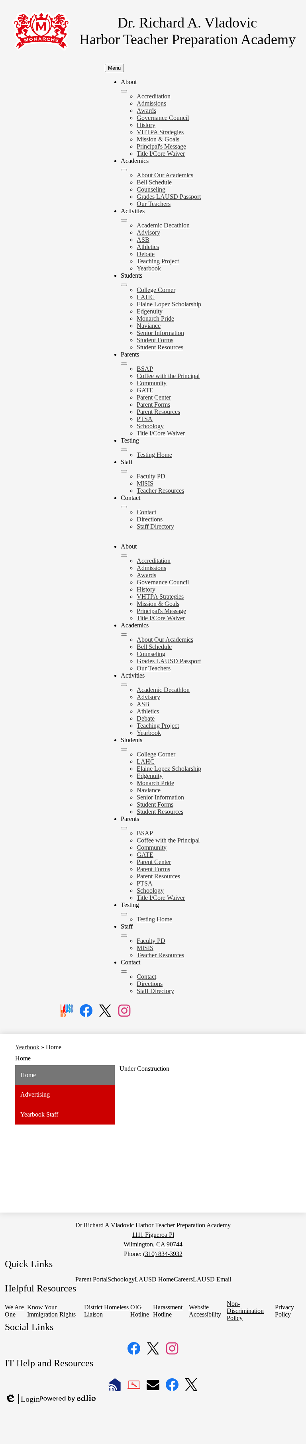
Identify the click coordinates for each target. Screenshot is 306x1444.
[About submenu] (124, 91)
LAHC (146, 297)
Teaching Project (158, 261)
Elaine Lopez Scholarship (169, 304)
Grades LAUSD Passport (169, 196)
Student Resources (160, 347)
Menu (114, 68)
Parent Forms (153, 404)
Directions (150, 519)
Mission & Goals (158, 139)
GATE (145, 390)
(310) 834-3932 (162, 1253)
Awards (146, 110)
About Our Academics (165, 175)
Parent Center (154, 397)
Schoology (150, 426)
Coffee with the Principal (168, 375)
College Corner (156, 289)
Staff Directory (155, 526)
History (146, 124)
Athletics (148, 246)
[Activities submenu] (124, 220)
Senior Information (160, 332)
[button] (124, 555)
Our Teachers (154, 203)
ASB (143, 239)
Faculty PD (151, 476)
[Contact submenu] (124, 507)
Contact (146, 512)
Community (152, 383)
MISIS (145, 483)
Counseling (151, 189)
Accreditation (154, 96)
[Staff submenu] (124, 471)
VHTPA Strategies (160, 132)
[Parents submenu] (124, 363)
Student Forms (155, 340)
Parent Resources (158, 411)
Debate (146, 254)
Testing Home (154, 454)
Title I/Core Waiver (161, 153)
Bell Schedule (154, 182)
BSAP (145, 368)
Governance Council (163, 117)
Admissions (151, 103)
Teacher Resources (160, 490)
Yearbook (149, 268)
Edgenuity (150, 311)
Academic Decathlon (163, 225)
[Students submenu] (124, 285)
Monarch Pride (155, 318)
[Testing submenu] (124, 450)
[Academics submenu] (124, 170)
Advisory (148, 232)
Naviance (149, 325)
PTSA (145, 418)
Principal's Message (161, 146)
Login (22, 1399)
